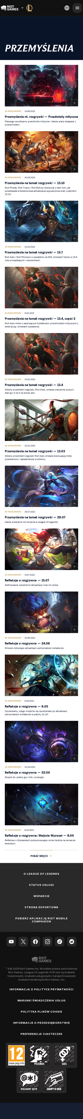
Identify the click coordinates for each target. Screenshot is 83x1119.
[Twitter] (23, 941)
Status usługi (41, 884)
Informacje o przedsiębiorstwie (41, 1022)
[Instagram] (47, 941)
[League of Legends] (29, 8)
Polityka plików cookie (41, 1011)
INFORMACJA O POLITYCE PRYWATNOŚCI (41, 989)
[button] (41, 95)
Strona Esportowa (41, 907)
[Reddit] (71, 941)
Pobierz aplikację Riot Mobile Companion (41, 920)
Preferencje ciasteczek (41, 1033)
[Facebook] (35, 941)
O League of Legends (41, 873)
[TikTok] (59, 941)
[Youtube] (11, 941)
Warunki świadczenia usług (41, 1000)
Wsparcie (41, 896)
